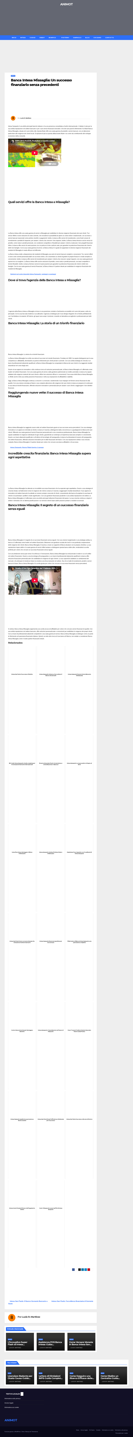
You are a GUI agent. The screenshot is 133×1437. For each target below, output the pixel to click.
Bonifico (52, 37)
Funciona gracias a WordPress (13, 1431)
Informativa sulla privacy (12, 1398)
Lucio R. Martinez (25, 118)
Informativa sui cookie (12, 1407)
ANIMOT (66, 4)
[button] (127, 37)
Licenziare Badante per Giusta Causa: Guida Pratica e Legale (20, 1378)
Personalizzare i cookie (122, 1433)
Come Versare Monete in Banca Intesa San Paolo (81, 1344)
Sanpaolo (77, 37)
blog (9, 1373)
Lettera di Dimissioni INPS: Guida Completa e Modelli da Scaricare (50, 1378)
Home (77, 1430)
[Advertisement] (66, 19)
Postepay (65, 37)
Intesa (23, 37)
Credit (42, 37)
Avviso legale (9, 1403)
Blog (87, 37)
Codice (32, 37)
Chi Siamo (97, 37)
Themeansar (34, 1431)
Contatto (109, 37)
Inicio (14, 37)
